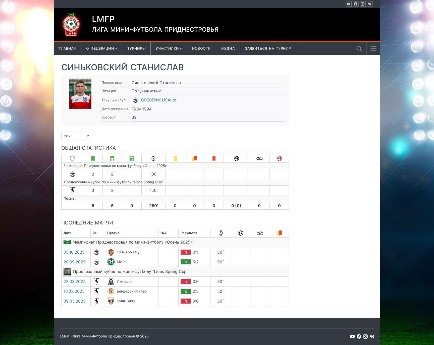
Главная (67, 48)
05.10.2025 (74, 252)
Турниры (136, 48)
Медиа (228, 48)
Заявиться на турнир (268, 48)
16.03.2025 (74, 291)
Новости (201, 48)
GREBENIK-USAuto (159, 99)
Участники (167, 48)
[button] (373, 48)
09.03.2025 (75, 301)
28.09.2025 (75, 261)
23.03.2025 (75, 281)
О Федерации (100, 48)
